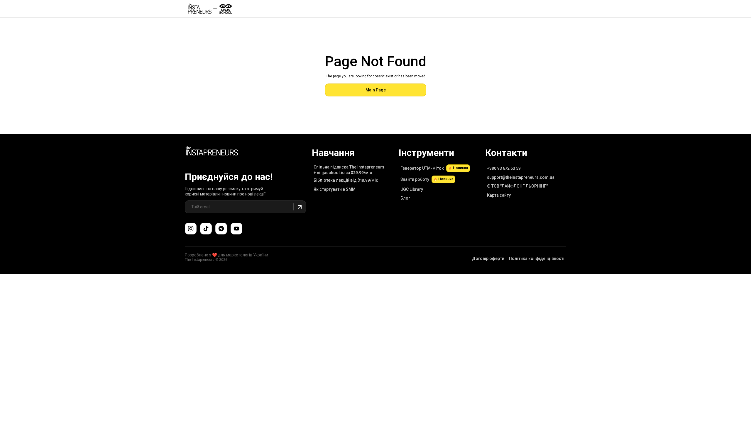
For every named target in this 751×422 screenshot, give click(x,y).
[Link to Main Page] (212, 152)
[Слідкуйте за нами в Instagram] (191, 228)
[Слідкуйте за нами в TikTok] (206, 228)
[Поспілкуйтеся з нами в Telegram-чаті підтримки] (221, 228)
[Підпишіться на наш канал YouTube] (236, 228)
